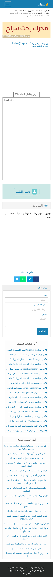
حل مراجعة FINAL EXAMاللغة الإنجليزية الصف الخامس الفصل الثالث (25, 397)
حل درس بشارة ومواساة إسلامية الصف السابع (27, 511)
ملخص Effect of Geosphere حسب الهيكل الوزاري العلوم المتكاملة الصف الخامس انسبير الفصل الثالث (25, 374)
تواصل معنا (26, 573)
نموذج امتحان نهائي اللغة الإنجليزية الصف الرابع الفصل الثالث (25, 431)
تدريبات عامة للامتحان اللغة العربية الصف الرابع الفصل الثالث (25, 426)
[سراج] (43, 4)
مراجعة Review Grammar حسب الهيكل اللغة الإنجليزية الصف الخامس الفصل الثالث (25, 388)
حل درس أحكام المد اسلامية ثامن (26, 548)
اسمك (45, 295)
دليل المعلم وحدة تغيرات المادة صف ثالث (26, 458)
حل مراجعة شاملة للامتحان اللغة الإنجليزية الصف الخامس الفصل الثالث (25, 402)
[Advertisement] (26, 70)
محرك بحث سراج (17, 570)
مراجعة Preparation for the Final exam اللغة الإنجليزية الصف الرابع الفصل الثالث (25, 421)
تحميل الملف (23, 191)
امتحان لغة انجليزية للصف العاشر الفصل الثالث (26, 471)
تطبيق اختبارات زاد (37, 570)
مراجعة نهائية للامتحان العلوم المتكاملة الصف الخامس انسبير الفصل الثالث (25, 393)
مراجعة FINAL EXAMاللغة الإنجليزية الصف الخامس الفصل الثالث (25, 412)
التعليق (45, 314)
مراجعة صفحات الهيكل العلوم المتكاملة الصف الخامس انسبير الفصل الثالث (25, 383)
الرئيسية (44, 11)
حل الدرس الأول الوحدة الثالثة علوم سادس (26, 453)
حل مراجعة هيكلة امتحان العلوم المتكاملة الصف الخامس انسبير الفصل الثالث (25, 364)
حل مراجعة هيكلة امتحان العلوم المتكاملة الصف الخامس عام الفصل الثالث (25, 378)
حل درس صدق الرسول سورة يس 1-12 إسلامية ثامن (26, 524)
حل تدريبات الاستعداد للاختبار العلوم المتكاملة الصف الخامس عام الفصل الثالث (25, 359)
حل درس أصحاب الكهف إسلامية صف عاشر (26, 475)
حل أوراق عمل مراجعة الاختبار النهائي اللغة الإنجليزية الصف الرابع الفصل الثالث (25, 416)
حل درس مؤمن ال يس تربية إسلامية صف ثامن (26, 544)
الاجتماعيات (38, 13)
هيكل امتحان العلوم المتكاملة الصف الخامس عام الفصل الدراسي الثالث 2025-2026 (25, 355)
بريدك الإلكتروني (41, 305)
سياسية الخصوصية (36, 567)
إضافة (42, 331)
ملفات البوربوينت (31, 11)
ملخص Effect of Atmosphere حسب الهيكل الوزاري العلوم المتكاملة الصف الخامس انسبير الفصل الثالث (25, 369)
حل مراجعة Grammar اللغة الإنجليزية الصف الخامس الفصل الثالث (25, 350)
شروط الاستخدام (17, 567)
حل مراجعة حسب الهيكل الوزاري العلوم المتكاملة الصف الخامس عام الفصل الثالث (25, 407)
